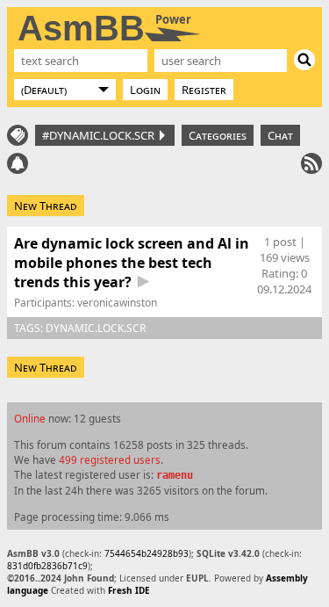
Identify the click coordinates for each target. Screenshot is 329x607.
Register (204, 90)
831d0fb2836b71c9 (47, 566)
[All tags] (17, 135)
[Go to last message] (143, 281)
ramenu (174, 475)
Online (30, 418)
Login (145, 90)
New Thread (45, 205)
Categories (218, 135)
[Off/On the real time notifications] (17, 163)
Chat (280, 135)
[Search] (304, 59)
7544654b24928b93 (146, 553)
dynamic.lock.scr (96, 328)
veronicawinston (117, 302)
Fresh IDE (129, 590)
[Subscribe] (311, 163)
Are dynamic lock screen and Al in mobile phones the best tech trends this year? (131, 263)
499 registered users (110, 459)
